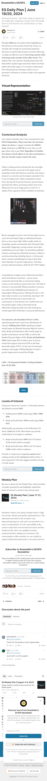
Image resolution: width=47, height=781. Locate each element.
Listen (42, 31)
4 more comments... (9, 665)
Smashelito (11, 30)
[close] (40, 700)
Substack (12, 776)
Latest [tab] (10, 676)
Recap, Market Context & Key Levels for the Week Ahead (18, 686)
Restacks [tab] (16, 617)
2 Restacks (27, 586)
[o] (23, 211)
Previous (8, 601)
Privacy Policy (23, 754)
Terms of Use (34, 749)
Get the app (34, 771)
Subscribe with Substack (25, 744)
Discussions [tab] (18, 676)
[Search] (43, 676)
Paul (8, 650)
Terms (27, 765)
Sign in (42, 3)
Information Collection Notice (27, 751)
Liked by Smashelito (14, 639)
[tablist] (11, 616)
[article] (23, 687)
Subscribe (34, 3)
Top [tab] (4, 676)
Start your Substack (17, 771)
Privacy (21, 765)
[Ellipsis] (44, 636)
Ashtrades (10, 637)
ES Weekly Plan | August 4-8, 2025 (18, 682)
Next (40, 601)
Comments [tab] (7, 617)
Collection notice (37, 765)
